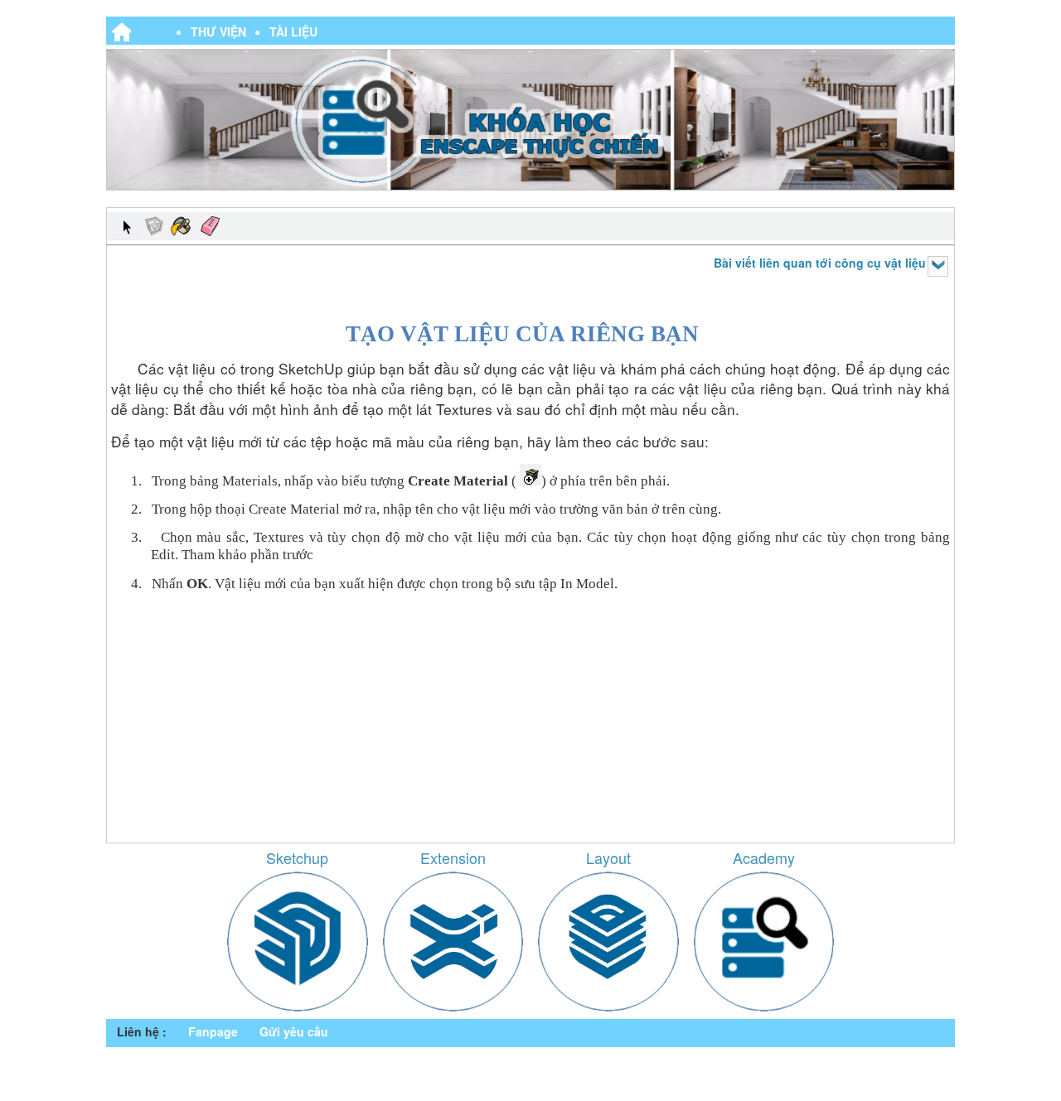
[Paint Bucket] (181, 226)
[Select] (125, 226)
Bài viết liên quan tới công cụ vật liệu (820, 262)
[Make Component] (153, 226)
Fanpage (213, 1031)
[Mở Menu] (938, 266)
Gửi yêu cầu (293, 1031)
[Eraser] (210, 226)
